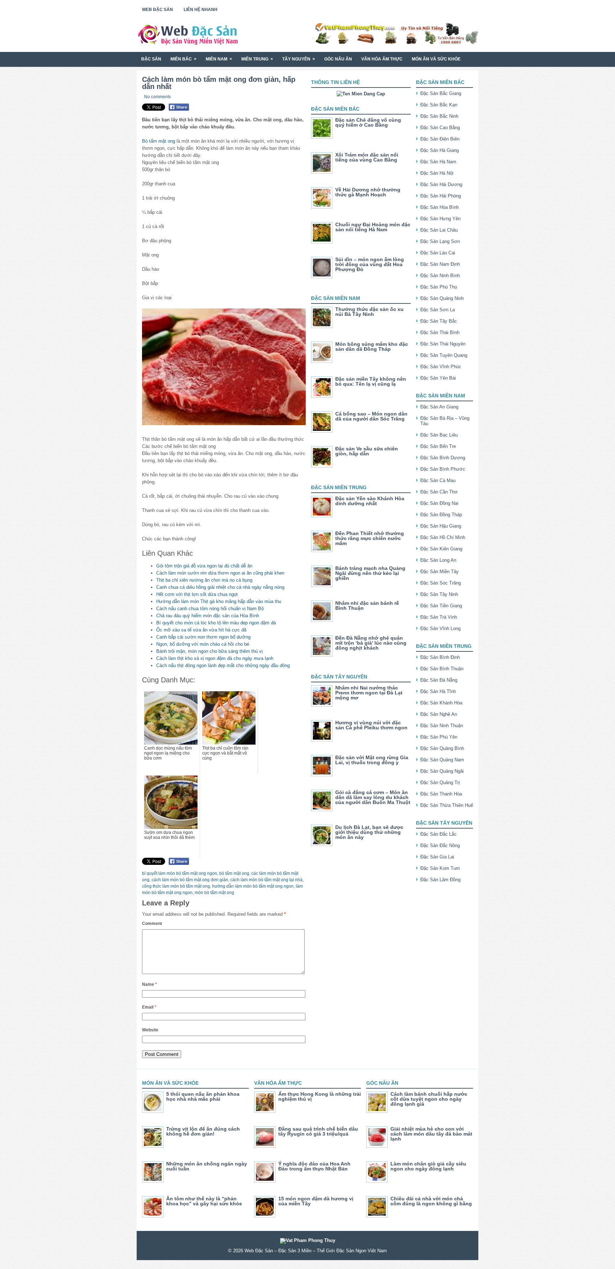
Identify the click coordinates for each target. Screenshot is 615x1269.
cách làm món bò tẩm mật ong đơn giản (190, 879)
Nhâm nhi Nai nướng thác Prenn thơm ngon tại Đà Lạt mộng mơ (369, 692)
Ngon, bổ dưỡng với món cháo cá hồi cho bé (202, 644)
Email (149, 1007)
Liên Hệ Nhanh (200, 9)
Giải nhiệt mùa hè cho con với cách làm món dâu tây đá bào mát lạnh (431, 1134)
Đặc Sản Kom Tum (440, 868)
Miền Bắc (183, 59)
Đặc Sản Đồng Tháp (441, 514)
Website (150, 1029)
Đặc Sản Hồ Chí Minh (442, 537)
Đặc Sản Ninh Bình (440, 275)
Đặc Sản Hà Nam (438, 161)
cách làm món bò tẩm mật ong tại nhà (266, 879)
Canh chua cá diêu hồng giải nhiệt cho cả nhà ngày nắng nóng (220, 587)
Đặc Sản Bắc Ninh (439, 116)
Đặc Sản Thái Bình (439, 332)
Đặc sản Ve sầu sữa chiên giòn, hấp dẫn (366, 451)
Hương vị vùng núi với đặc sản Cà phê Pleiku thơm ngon (371, 725)
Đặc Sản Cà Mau (438, 480)
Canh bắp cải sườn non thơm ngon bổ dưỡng (203, 637)
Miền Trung (257, 59)
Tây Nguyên (298, 59)
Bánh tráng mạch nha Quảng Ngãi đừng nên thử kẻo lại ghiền (370, 573)
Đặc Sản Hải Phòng (440, 196)
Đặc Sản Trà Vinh (438, 617)
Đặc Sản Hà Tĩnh (438, 691)
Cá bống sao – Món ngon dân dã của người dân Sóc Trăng (371, 416)
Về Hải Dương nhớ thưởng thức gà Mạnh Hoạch (367, 192)
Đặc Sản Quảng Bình (442, 748)
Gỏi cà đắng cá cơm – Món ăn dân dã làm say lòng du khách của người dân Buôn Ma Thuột (372, 797)
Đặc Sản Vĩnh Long (440, 628)
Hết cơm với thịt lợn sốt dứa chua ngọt (197, 594)
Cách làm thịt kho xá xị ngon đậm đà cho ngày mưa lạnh (214, 658)
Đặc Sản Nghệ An (438, 714)
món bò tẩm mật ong (214, 892)
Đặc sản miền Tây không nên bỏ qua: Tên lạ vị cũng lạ (370, 381)
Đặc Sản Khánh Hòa (441, 702)
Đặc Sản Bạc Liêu (439, 435)
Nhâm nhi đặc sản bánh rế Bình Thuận (367, 605)
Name (149, 984)
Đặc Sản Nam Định (440, 264)
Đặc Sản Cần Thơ (439, 492)
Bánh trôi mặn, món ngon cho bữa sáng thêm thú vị (209, 651)
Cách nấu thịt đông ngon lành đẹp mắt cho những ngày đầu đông (223, 665)
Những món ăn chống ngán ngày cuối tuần (206, 1166)
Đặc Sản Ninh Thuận (441, 725)
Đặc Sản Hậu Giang (440, 526)
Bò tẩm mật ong (158, 141)
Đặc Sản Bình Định (440, 657)
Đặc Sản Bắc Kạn (438, 104)
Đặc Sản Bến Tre (438, 446)
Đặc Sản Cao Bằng (440, 127)
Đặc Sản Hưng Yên (440, 218)
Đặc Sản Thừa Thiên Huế (446, 805)
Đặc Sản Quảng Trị (440, 782)
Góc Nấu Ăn (338, 59)
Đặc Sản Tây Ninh (439, 594)
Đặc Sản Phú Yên (438, 737)
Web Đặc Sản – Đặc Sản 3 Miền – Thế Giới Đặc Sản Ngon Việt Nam (316, 1250)
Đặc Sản (151, 59)
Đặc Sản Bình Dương (442, 457)
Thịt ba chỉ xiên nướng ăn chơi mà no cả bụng (204, 580)
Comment (152, 923)
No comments (157, 96)
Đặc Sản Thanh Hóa (441, 794)
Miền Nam (219, 59)
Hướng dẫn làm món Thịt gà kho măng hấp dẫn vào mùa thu (218, 601)
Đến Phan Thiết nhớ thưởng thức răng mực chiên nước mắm (369, 538)
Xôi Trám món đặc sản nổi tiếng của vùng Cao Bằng (366, 157)
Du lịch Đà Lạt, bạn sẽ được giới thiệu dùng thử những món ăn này (369, 832)
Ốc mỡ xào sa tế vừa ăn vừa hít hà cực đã (201, 630)
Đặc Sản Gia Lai (437, 857)
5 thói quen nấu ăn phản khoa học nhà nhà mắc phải (203, 1096)
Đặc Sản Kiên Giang (441, 548)
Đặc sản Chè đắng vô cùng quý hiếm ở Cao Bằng (368, 122)
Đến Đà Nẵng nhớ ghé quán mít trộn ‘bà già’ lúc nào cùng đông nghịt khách (370, 643)
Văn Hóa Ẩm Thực (382, 59)
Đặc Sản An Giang (439, 406)
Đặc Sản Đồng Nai (439, 503)
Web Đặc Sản (157, 9)
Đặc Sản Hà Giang (439, 150)
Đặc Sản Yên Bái (438, 378)
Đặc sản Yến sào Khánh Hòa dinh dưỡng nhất (369, 501)
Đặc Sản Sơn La (437, 309)
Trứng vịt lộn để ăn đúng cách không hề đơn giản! (203, 1131)
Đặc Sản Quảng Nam (442, 759)
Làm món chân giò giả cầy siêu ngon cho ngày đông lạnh (428, 1166)
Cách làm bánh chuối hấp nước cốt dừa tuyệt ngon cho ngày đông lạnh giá (428, 1099)
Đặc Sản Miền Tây (439, 571)
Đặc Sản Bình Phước (442, 469)
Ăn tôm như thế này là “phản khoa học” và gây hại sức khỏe (204, 1201)
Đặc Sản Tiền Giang (441, 605)
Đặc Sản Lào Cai (437, 252)
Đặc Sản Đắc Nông (440, 845)
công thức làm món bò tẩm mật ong (176, 886)
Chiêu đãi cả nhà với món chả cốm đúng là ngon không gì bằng (431, 1201)
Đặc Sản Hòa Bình (439, 207)
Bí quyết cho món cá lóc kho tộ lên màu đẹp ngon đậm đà (216, 622)
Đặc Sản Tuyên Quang (443, 355)
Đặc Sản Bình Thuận (441, 668)
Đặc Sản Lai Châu (439, 230)
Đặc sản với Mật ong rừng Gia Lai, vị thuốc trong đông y (371, 760)
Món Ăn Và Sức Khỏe (436, 59)
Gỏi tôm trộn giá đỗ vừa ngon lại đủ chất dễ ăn (204, 566)
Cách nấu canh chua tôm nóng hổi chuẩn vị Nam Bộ (210, 608)
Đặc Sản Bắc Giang (440, 93)
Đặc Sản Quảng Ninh (442, 298)
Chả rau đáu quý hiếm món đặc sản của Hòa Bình (207, 615)
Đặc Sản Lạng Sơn (440, 241)
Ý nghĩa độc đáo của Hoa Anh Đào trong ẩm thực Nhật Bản (314, 1166)
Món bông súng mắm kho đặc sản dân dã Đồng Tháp (371, 346)
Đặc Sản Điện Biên (439, 139)
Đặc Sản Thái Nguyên (443, 344)
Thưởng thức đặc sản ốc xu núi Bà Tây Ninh (369, 311)
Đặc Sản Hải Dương (441, 184)
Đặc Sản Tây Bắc (438, 321)
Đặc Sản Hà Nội (436, 173)
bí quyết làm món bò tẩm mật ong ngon (179, 873)
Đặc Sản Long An (438, 560)
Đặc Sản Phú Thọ (438, 287)
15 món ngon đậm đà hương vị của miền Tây (315, 1201)
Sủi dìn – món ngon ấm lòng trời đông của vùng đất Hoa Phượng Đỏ (369, 264)
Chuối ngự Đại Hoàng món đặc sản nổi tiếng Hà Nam (372, 227)
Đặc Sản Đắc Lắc (438, 834)
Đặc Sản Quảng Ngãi (442, 771)
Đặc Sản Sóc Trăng (440, 583)
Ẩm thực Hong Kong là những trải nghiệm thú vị (319, 1096)
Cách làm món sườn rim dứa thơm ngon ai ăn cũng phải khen (220, 573)
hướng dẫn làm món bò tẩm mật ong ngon (253, 886)
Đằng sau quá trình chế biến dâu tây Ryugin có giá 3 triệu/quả (318, 1131)
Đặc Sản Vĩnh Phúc (440, 366)
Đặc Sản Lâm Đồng (440, 879)
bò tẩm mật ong (234, 873)
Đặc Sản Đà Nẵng (438, 680)
